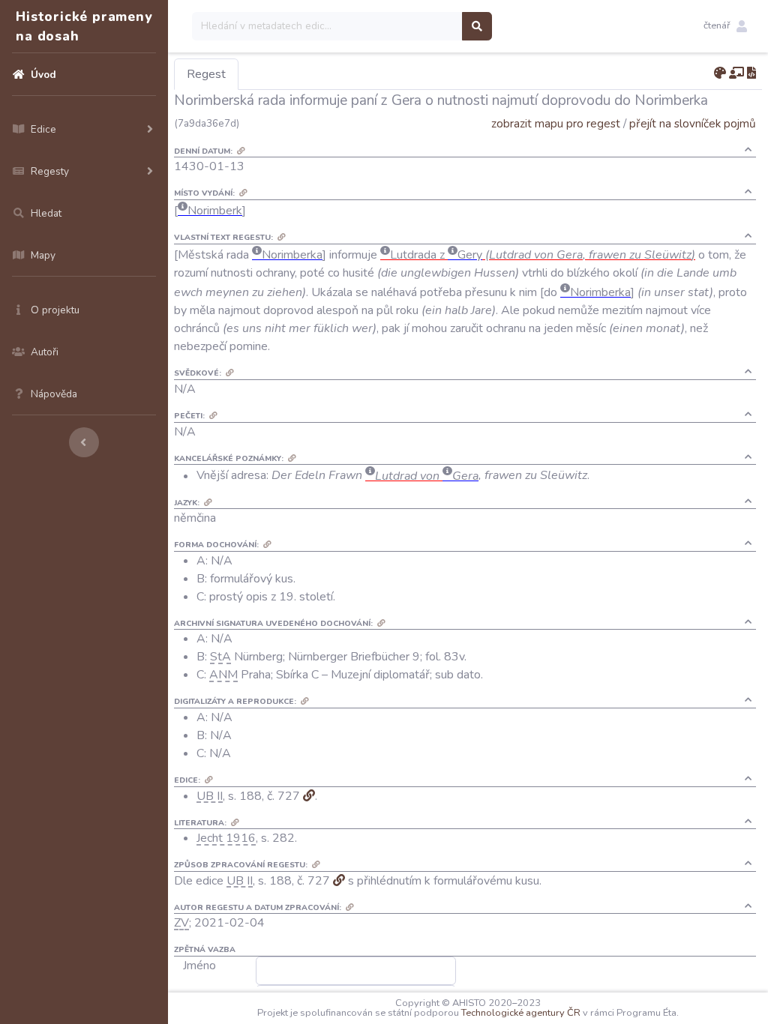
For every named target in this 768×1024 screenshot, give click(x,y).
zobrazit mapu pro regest (555, 123)
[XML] (751, 73)
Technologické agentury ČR (520, 1013)
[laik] (736, 73)
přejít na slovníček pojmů (692, 123)
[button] (725, 26)
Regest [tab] (206, 74)
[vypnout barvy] (720, 73)
